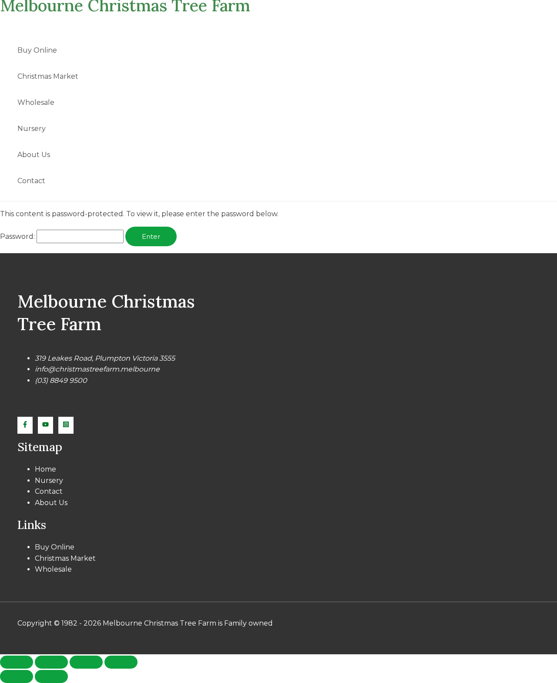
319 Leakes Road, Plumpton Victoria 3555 (105, 358)
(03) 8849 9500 (61, 380)
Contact (31, 181)
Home (45, 469)
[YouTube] (45, 425)
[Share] (86, 662)
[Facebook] (25, 425)
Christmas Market (47, 76)
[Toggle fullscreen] (51, 662)
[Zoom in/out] (16, 662)
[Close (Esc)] (121, 662)
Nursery (31, 128)
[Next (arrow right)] (51, 676)
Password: (18, 236)
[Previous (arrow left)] (16, 676)
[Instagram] (66, 425)
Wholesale (35, 102)
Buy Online (37, 50)
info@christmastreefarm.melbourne (97, 369)
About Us (33, 155)
